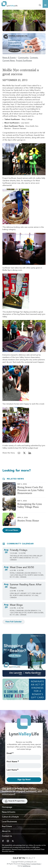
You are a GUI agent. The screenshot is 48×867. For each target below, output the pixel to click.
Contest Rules (35, 864)
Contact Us (7, 836)
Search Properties (16, 801)
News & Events (9, 58)
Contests (34, 58)
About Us (6, 831)
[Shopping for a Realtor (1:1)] (24, 655)
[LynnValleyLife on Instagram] (8, 841)
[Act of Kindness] (24, 689)
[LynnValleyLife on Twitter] (13, 841)
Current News (8, 61)
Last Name (12, 770)
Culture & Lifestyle (10, 817)
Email (9, 753)
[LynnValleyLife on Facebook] (3, 841)
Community (23, 58)
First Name (12, 762)
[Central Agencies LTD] (24, 43)
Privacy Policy (25, 864)
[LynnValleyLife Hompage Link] (9, 4)
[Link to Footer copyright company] (24, 857)
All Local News (11, 530)
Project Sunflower (24, 61)
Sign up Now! (24, 780)
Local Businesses (9, 822)
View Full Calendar (13, 622)
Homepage (7, 807)
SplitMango (26, 866)
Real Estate (7, 827)
